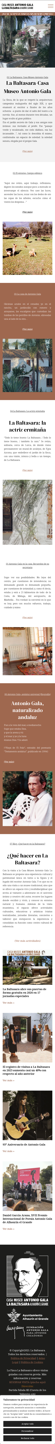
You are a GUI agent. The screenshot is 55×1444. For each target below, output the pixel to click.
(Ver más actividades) (27, 961)
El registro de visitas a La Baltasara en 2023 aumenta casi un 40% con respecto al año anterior (26, 1091)
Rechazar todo (27, 1438)
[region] (27, 1419)
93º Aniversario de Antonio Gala (24, 1165)
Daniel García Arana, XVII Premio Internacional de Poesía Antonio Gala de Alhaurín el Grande (27, 1240)
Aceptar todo (28, 1424)
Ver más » (8, 1023)
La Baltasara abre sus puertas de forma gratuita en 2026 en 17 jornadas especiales (24, 1013)
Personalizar (27, 1431)
